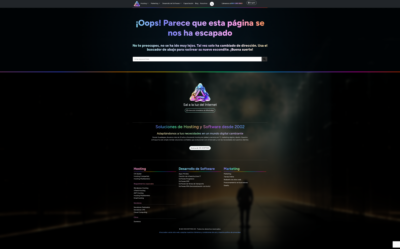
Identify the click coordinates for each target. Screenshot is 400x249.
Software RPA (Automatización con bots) (194, 186)
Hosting (144, 3)
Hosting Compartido (141, 176)
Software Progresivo (186, 179)
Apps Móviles (184, 174)
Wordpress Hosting (141, 188)
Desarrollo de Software (171, 3)
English (252, 3)
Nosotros (203, 3)
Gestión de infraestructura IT (190, 176)
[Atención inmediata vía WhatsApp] (200, 113)
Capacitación (188, 3)
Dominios (137, 221)
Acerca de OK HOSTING (200, 148)
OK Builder (138, 174)
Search (264, 59)
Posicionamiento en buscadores (236, 183)
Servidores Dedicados (142, 207)
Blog (196, 3)
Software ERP (184, 181)
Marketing (155, 3)
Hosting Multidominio (142, 179)
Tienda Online (229, 177)
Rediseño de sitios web (232, 180)
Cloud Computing (140, 212)
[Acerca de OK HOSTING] (200, 150)
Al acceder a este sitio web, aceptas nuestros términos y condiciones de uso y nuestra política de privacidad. (200, 232)
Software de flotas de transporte (191, 184)
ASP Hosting (138, 193)
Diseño (226, 185)
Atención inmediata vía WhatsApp (201, 110)
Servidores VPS (139, 210)
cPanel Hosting (139, 191)
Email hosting (139, 198)
